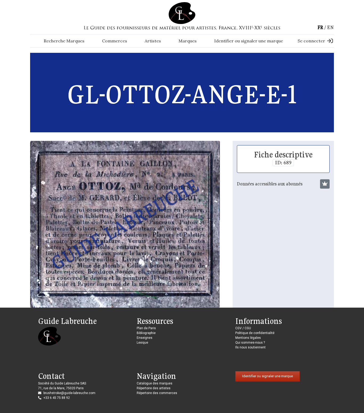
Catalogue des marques (154, 383)
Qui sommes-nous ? (250, 342)
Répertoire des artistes (154, 388)
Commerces (114, 40)
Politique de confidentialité (254, 333)
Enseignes (144, 338)
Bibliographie (146, 333)
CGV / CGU (243, 328)
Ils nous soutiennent (250, 347)
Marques (188, 40)
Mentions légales (248, 338)
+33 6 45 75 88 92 (56, 398)
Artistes (153, 40)
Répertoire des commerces (157, 393)
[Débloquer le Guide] (325, 184)
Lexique (142, 342)
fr (320, 27)
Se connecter (311, 40)
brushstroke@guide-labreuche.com (69, 393)
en (330, 27)
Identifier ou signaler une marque (248, 40)
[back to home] (182, 13)
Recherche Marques (64, 40)
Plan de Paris (146, 328)
